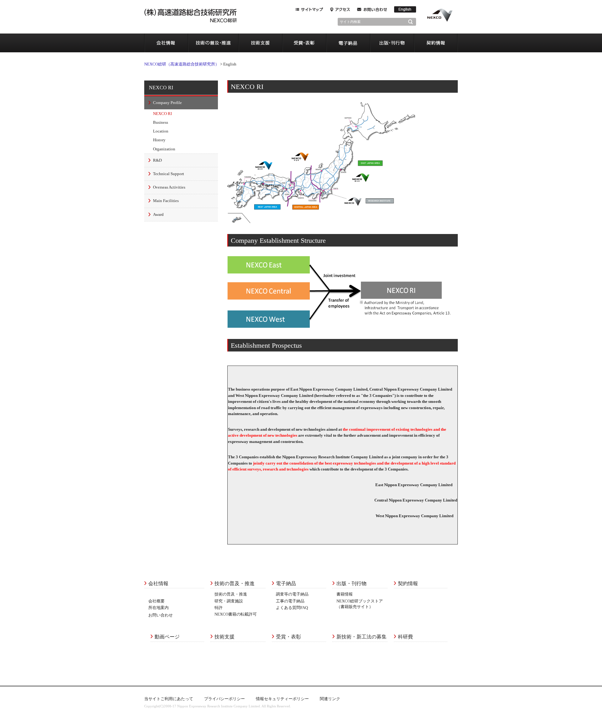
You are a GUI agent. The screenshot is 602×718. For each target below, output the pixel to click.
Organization (164, 149)
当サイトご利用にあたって (168, 698)
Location (160, 131)
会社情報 (166, 43)
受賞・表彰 (304, 43)
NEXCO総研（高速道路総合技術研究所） (181, 64)
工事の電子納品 (290, 601)
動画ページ (167, 636)
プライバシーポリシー (224, 698)
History (159, 140)
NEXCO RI (161, 87)
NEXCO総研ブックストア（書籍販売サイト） (359, 604)
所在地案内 (158, 607)
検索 (412, 22)
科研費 (405, 636)
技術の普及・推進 (213, 43)
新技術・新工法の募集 (361, 636)
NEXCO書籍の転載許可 (235, 614)
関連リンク (330, 698)
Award (158, 214)
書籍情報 (344, 594)
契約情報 (436, 43)
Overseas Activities (169, 187)
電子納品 (348, 43)
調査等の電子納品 (292, 594)
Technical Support (168, 173)
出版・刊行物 (392, 43)
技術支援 (260, 43)
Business (160, 122)
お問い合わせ (160, 615)
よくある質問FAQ (292, 607)
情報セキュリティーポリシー (282, 698)
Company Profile (167, 102)
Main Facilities (166, 200)
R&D (157, 160)
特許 (218, 607)
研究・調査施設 (228, 601)
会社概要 (156, 601)
